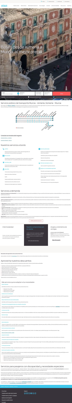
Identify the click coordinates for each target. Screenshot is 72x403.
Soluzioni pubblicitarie (7, 400)
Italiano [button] (43, 1)
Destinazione (22, 92)
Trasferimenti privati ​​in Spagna (9, 395)
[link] (18, 93)
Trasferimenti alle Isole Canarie (9, 393)
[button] (8, 97)
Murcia (9, 105)
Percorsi (7, 386)
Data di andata (38, 92)
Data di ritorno (47, 92)
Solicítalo (58, 306)
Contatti (4, 402)
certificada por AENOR (26, 381)
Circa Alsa (4, 391)
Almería (13, 105)
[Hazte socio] (36, 220)
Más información (56, 240)
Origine (3, 92)
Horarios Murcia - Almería (6, 137)
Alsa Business (59, 1)
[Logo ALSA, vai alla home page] (4, 5)
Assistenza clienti (51, 1)
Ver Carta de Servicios (33, 240)
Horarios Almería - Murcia (6, 140)
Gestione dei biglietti (7, 398)
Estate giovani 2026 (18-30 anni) (35, 97)
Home (2, 386)
